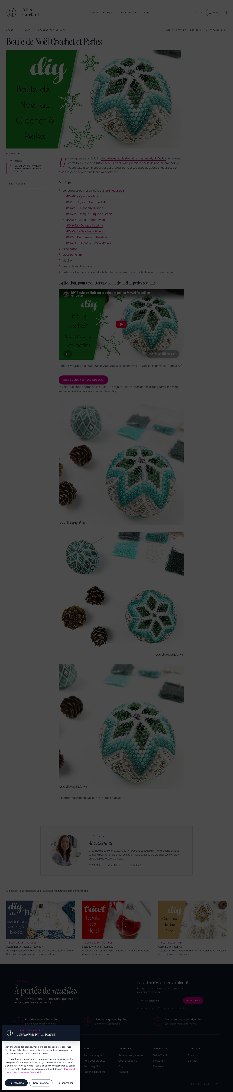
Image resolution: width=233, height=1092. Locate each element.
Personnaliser (65, 1083)
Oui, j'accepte (16, 1083)
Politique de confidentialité (27, 1072)
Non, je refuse (41, 1083)
